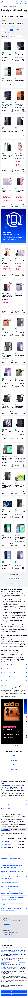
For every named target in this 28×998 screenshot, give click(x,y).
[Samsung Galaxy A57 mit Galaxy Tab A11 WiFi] (20, 534)
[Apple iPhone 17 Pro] (7, 76)
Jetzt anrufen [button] (8, 934)
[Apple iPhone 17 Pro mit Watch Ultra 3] (20, 429)
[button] (3, 53)
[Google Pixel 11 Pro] (20, 76)
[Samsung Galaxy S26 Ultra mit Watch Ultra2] (7, 126)
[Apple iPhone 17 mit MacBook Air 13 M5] (7, 508)
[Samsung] (14, 760)
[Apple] (14, 755)
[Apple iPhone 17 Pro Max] (7, 51)
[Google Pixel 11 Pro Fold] (20, 377)
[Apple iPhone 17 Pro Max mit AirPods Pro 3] (20, 51)
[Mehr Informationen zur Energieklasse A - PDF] (15, 456)
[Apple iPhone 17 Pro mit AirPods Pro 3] (7, 101)
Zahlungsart (7, 924)
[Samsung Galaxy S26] (20, 351)
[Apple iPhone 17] (20, 327)
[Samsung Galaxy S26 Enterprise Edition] (20, 455)
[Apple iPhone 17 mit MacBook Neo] (20, 482)
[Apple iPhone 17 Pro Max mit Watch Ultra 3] (20, 101)
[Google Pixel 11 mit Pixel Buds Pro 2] (20, 402)
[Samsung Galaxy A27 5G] (7, 534)
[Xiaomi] (14, 765)
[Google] (14, 770)
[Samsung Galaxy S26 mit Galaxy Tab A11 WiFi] (7, 455)
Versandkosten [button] (21, 583)
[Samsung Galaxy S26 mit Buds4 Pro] (7, 377)
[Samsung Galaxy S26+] (20, 559)
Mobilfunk (5, 6)
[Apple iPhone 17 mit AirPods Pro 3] (7, 351)
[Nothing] (14, 775)
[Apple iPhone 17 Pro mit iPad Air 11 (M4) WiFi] (7, 429)
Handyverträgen (11, 785)
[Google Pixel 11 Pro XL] (7, 327)
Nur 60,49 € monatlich (8, 742)
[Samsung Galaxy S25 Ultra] (20, 508)
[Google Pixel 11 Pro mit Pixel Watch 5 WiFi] (7, 402)
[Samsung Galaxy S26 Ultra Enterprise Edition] (7, 482)
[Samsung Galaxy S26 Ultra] (20, 126)
